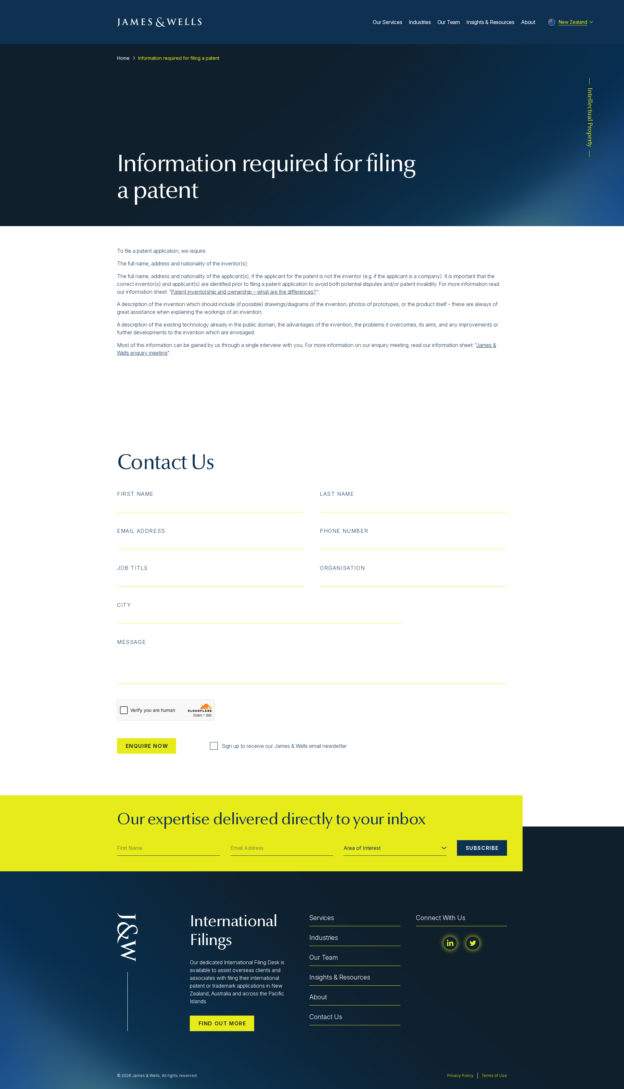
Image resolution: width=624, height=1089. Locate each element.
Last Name (337, 494)
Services (321, 918)
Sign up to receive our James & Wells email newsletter (284, 746)
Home (123, 58)
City (124, 605)
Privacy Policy (460, 1075)
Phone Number (344, 531)
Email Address (141, 531)
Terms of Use (494, 1075)
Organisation (342, 568)
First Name (135, 494)
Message (131, 642)
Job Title (132, 568)
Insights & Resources (490, 22)
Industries (420, 22)
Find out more (222, 1023)
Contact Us (325, 1017)
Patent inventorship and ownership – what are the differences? (243, 291)
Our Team (448, 22)
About (528, 22)
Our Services (387, 22)
